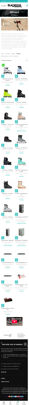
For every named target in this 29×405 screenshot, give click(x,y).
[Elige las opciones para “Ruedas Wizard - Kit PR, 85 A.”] (2, 237)
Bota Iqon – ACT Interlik (8, 148)
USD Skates (21, 198)
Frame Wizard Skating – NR (7, 262)
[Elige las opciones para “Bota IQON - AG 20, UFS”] (2, 190)
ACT (12, 149)
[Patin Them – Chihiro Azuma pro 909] (21, 161)
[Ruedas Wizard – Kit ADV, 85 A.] (21, 208)
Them (21, 82)
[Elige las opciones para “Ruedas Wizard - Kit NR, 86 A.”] (16, 237)
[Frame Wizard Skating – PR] (21, 254)
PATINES (7, 53)
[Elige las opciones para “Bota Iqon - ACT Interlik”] (2, 145)
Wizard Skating (21, 221)
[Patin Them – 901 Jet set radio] (7, 94)
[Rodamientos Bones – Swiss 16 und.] (21, 276)
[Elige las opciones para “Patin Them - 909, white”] (2, 214)
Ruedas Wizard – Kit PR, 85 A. (7, 240)
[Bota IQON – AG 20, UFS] (7, 185)
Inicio (2, 53)
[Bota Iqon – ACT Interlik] (7, 139)
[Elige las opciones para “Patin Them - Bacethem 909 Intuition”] (16, 121)
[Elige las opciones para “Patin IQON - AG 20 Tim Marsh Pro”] (2, 76)
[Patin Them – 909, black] (7, 161)
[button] (16, 282)
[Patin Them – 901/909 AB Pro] (21, 70)
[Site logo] (15, 5)
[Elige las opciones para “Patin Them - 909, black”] (2, 167)
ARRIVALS (12, 82)
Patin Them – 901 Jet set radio (7, 102)
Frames (3, 264)
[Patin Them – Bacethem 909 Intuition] (21, 116)
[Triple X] (8, 335)
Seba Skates (7, 127)
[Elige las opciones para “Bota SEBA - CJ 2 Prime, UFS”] (2, 121)
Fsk (7, 126)
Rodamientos (18, 287)
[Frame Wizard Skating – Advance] (7, 276)
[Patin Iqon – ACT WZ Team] (21, 139)
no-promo (25, 80)
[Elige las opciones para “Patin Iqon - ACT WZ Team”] (16, 145)
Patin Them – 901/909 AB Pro (21, 78)
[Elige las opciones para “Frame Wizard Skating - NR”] (2, 259)
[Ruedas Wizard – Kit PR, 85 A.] (7, 232)
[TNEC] (21, 335)
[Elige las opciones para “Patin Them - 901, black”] (16, 99)
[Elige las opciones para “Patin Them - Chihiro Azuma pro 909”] (16, 167)
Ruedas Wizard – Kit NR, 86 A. (21, 240)
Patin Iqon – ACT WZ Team (21, 148)
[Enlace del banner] (14, 24)
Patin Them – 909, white (8, 217)
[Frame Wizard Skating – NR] (7, 254)
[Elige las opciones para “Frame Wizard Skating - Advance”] (2, 282)
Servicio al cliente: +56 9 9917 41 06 (11, 363)
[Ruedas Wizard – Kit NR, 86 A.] (21, 232)
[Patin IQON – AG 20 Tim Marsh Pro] (7, 70)
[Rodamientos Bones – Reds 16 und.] (7, 299)
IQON (7, 83)
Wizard (13, 53)
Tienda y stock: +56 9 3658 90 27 (11, 366)
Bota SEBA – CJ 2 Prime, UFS (8, 124)
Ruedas (17, 220)
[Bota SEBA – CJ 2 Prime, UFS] (7, 116)
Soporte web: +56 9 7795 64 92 (10, 369)
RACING (26, 287)
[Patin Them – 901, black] (21, 94)
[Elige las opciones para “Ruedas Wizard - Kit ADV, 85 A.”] (16, 214)
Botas (5, 126)
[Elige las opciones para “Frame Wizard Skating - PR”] (16, 259)
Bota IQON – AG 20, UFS (7, 193)
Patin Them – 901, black (21, 102)
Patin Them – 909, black (8, 170)
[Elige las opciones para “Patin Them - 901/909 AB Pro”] (16, 76)
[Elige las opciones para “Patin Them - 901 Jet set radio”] (2, 99)
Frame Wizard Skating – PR (21, 262)
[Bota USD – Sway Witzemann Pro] (21, 185)
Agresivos (4, 82)
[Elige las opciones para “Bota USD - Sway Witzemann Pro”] (16, 190)
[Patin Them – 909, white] (7, 208)
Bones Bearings (21, 289)
